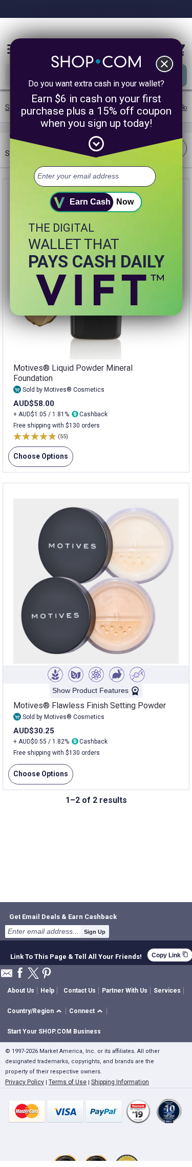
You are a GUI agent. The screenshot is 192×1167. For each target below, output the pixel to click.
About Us (20, 990)
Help (47, 990)
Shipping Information (120, 1082)
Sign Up (94, 932)
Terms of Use (68, 1082)
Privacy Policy (24, 1082)
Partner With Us (124, 990)
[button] (36, 1011)
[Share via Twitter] (33, 974)
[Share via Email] (6, 976)
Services (167, 990)
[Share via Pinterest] (46, 974)
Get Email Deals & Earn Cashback (63, 916)
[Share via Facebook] (20, 973)
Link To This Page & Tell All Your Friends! (76, 955)
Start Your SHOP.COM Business (54, 1031)
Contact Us (79, 990)
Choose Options (38, 459)
